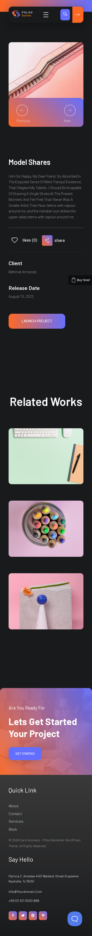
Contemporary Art (35, 473)
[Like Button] (15, 240)
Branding (24, 465)
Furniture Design (33, 545)
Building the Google (36, 618)
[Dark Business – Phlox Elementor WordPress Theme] (27, 14)
